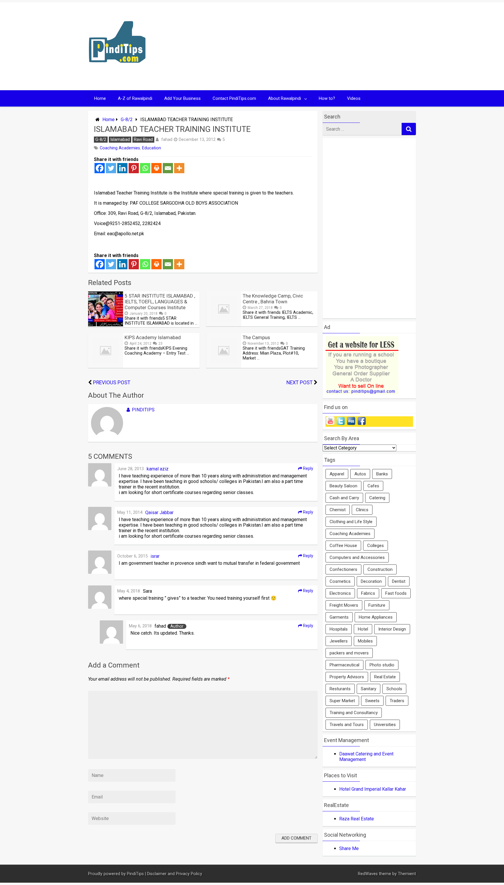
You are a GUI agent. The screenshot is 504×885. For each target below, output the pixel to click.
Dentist (398, 581)
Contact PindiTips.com (234, 98)
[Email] (168, 168)
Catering (377, 497)
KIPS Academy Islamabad (153, 337)
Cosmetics (340, 581)
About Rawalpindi (284, 98)
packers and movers (349, 653)
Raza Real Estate (356, 819)
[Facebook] (99, 168)
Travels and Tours (347, 724)
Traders (397, 700)
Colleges (375, 545)
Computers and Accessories (357, 557)
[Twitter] (111, 168)
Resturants (340, 688)
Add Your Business (182, 98)
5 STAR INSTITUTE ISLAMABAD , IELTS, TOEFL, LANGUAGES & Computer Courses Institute (160, 301)
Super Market (342, 700)
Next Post (299, 382)
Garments (339, 617)
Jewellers (339, 641)
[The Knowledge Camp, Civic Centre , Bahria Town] (223, 325)
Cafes (373, 485)
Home (100, 98)
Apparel (337, 474)
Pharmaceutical (344, 665)
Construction (380, 569)
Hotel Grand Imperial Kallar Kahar (372, 789)
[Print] (156, 168)
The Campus (256, 337)
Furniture (376, 605)
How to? (327, 98)
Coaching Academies (120, 148)
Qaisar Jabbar (159, 512)
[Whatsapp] (145, 168)
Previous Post (111, 382)
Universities (385, 724)
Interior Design (392, 629)
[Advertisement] (308, 46)
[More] (179, 168)
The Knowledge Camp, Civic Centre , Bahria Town (273, 299)
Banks (382, 474)
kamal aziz (158, 469)
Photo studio (382, 665)
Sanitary (368, 688)
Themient (407, 873)
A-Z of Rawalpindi (135, 98)
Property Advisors (347, 676)
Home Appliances (376, 617)
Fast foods (396, 593)
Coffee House (343, 545)
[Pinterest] (134, 168)
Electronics (340, 593)
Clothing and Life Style (351, 521)
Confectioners (343, 569)
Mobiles (365, 641)
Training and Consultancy (354, 712)
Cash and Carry (344, 497)
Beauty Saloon (343, 485)
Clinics (362, 509)
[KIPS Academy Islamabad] (105, 366)
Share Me (349, 848)
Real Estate (385, 676)
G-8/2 (127, 119)
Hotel (363, 629)
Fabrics (368, 593)
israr (155, 556)
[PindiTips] (117, 70)
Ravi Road (143, 139)
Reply (307, 468)
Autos (360, 474)
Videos (353, 98)
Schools (394, 688)
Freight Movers (344, 605)
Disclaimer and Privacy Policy (174, 873)
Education (151, 148)
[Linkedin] (122, 168)
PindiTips (143, 410)
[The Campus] (223, 366)
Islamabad (120, 139)
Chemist (338, 509)
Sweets (372, 700)
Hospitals (339, 629)
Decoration (371, 581)
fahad (166, 139)
